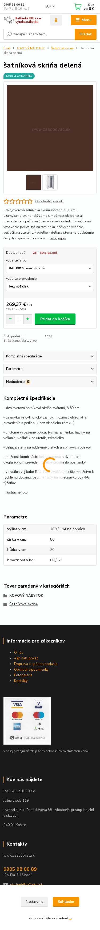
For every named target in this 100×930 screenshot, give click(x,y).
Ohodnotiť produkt (49, 201)
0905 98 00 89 (14, 5)
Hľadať (85, 34)
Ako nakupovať (26, 658)
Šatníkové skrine (62, 48)
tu (70, 918)
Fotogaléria (23, 675)
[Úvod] (22, 20)
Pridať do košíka (55, 319)
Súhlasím (66, 901)
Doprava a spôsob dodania (35, 664)
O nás (18, 652)
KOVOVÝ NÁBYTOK (31, 48)
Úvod (6, 48)
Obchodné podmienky (31, 669)
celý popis (58, 238)
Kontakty (21, 680)
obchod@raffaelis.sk (26, 884)
